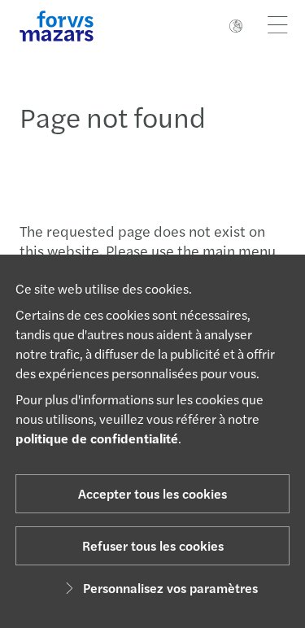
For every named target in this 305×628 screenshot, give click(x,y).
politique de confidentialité (96, 438)
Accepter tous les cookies (152, 493)
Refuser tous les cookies (153, 545)
